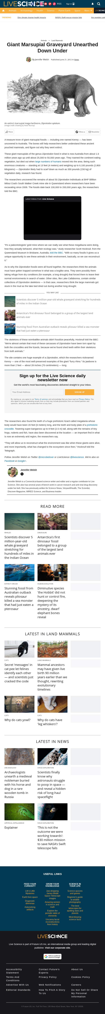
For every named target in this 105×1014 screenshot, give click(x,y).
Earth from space (30, 897)
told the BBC (56, 252)
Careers (76, 985)
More (87, 10)
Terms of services (41, 399)
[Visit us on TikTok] (54, 3)
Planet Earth (64, 10)
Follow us (82, 132)
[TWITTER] (22, 474)
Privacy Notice (84, 399)
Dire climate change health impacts (32, 17)
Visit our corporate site (57, 948)
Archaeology (26, 10)
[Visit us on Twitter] (36, 3)
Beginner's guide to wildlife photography (75, 899)
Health (40, 10)
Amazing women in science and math (52, 904)
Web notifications (50, 985)
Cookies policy (80, 977)
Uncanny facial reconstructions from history (52, 921)
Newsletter (95, 132)
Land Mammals (57, 41)
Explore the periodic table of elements (52, 913)
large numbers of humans (48, 161)
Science (50, 10)
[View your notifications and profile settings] (92, 3)
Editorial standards (18, 990)
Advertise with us (17, 985)
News (76, 59)
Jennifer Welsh (42, 59)
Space (77, 10)
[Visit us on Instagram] (41, 3)
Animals (12, 10)
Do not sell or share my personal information (84, 993)
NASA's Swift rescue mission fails (68, 17)
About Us (77, 969)
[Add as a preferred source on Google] (52, 956)
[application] (52, 218)
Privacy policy (48, 977)
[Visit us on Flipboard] (49, 3)
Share (11, 132)
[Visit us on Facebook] (32, 3)
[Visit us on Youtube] (45, 3)
